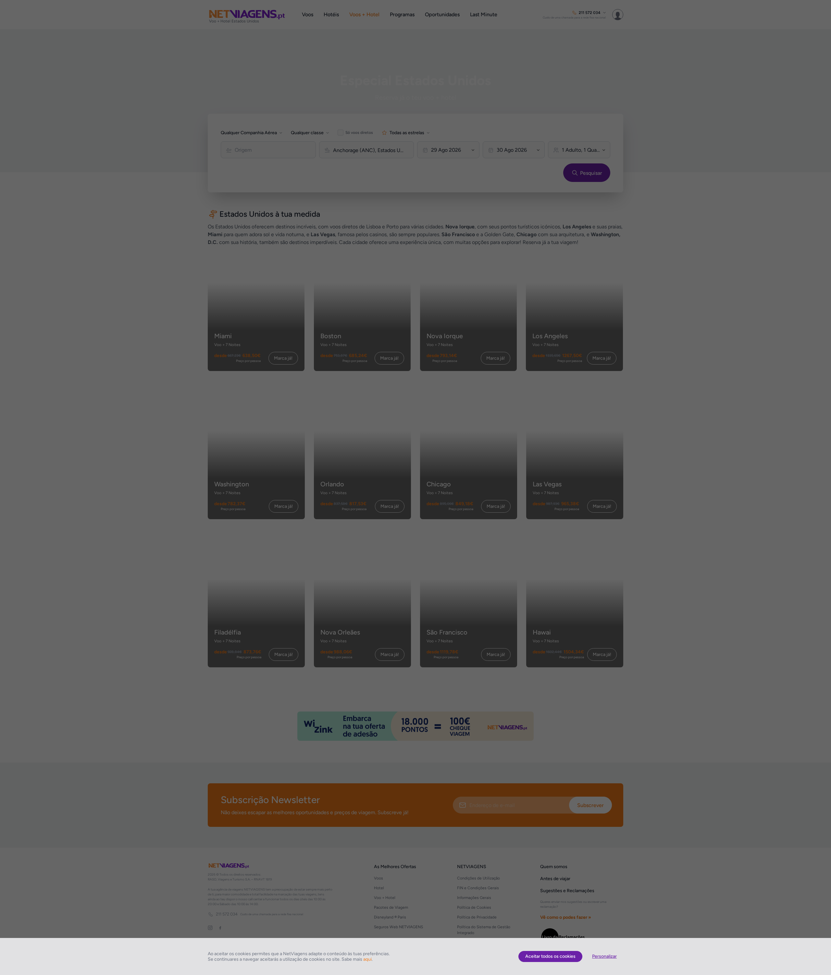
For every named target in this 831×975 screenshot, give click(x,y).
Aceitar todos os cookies (550, 956)
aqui (367, 959)
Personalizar (604, 956)
